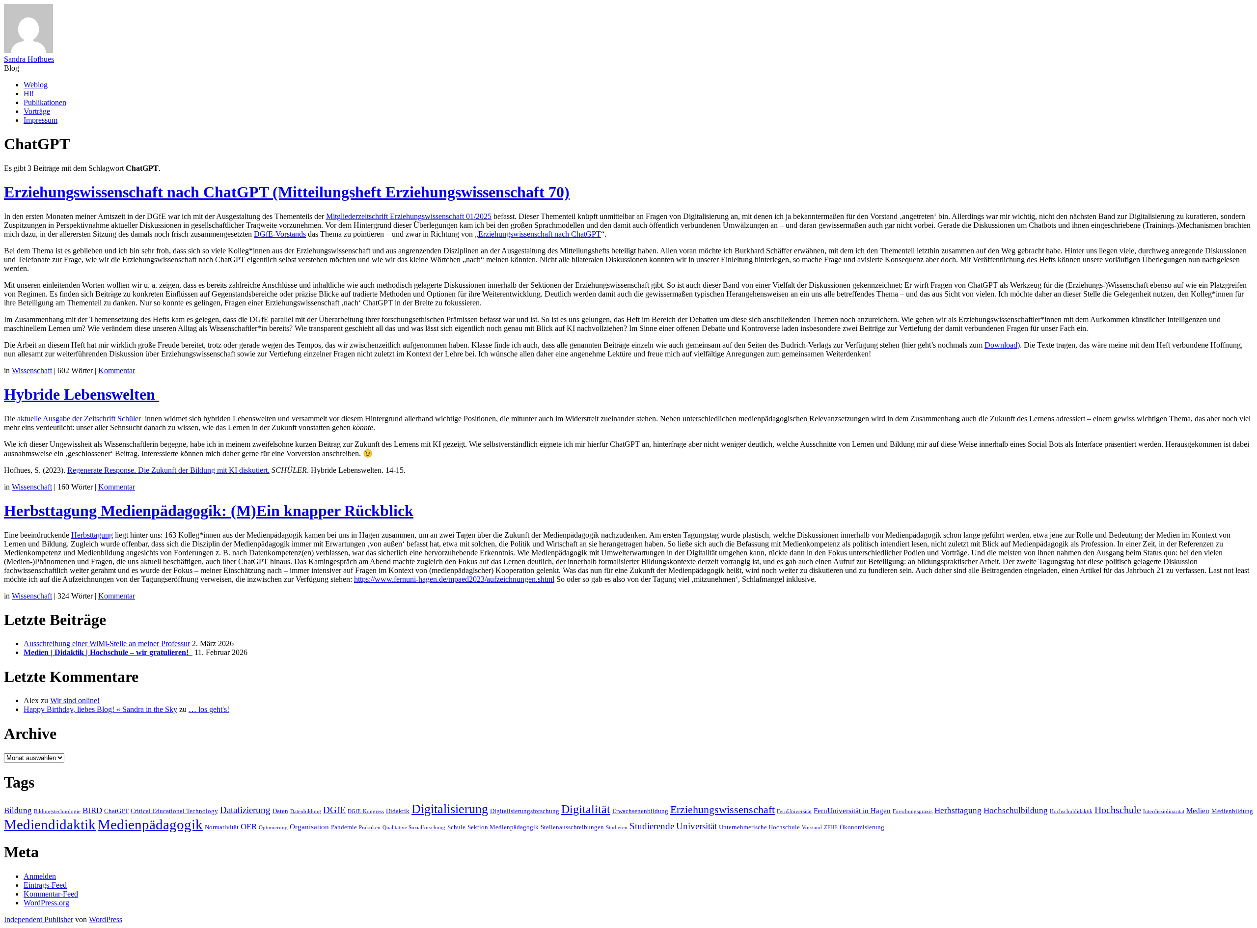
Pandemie (344, 827)
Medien (1197, 810)
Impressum (40, 120)
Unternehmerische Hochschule (759, 827)
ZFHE (831, 827)
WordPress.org (46, 903)
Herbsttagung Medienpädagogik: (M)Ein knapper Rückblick (208, 510)
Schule (456, 827)
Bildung (18, 810)
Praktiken (370, 827)
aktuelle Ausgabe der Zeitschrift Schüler (79, 418)
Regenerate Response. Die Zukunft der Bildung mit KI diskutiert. (168, 470)
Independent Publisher (38, 919)
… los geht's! (209, 709)
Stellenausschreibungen (572, 827)
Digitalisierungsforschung (524, 811)
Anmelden (40, 876)
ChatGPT (116, 811)
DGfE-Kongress (366, 811)
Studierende (651, 826)
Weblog (36, 85)
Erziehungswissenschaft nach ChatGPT (539, 234)
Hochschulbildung (1016, 810)
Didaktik (398, 811)
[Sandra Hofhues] (28, 50)
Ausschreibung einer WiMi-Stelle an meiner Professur (107, 643)
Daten (280, 811)
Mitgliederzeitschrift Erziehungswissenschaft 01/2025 (409, 216)
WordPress (105, 919)
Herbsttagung (92, 535)
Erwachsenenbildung (640, 811)
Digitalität (585, 809)
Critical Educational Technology (174, 811)
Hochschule (1117, 809)
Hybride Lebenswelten (81, 394)
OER (249, 826)
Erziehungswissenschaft (722, 809)
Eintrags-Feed (45, 885)
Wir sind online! (75, 700)
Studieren (617, 827)
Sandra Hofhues (29, 59)
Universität (696, 826)
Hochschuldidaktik (1071, 811)
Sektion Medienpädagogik (503, 827)
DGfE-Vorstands (280, 234)
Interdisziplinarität (1163, 811)
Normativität (222, 827)
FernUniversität (794, 811)
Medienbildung (1232, 811)
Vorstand (812, 827)
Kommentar (116, 370)
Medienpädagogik (150, 824)
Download (1000, 345)
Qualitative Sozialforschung (414, 827)
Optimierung (273, 827)
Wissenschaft (32, 370)
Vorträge (37, 111)
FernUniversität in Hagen (852, 810)
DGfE (334, 810)
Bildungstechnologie (57, 811)
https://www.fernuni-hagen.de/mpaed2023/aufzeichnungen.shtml (454, 579)
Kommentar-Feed (51, 894)
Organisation (309, 826)
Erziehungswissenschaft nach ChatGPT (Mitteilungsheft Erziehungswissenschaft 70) (287, 192)
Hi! (29, 93)
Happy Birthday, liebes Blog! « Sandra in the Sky (100, 709)
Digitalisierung (449, 809)
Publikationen (45, 102)
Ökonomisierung (862, 827)
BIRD (92, 810)
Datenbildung (305, 811)
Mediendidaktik (50, 824)
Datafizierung (245, 810)
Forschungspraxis (912, 811)
